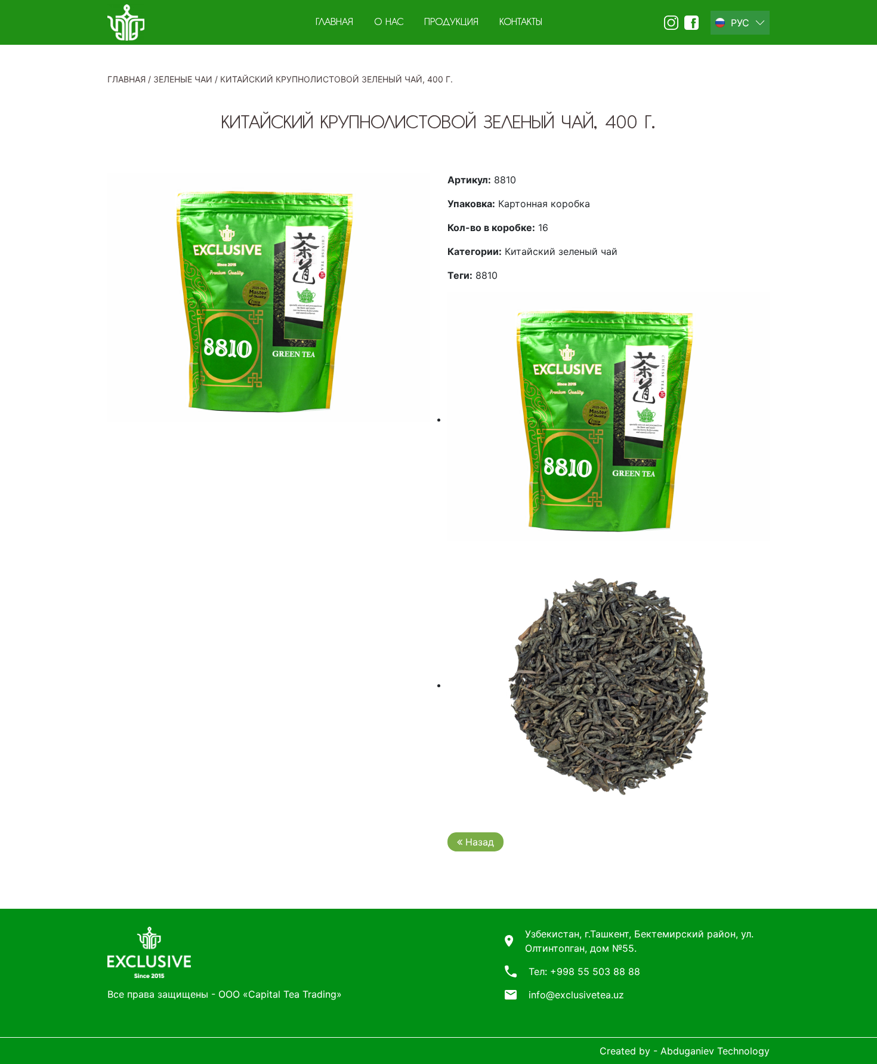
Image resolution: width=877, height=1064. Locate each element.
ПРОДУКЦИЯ (451, 22)
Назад (478, 842)
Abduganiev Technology (715, 1051)
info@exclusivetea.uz (576, 995)
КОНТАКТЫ (520, 22)
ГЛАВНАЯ (334, 22)
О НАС (388, 22)
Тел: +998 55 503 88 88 (584, 971)
